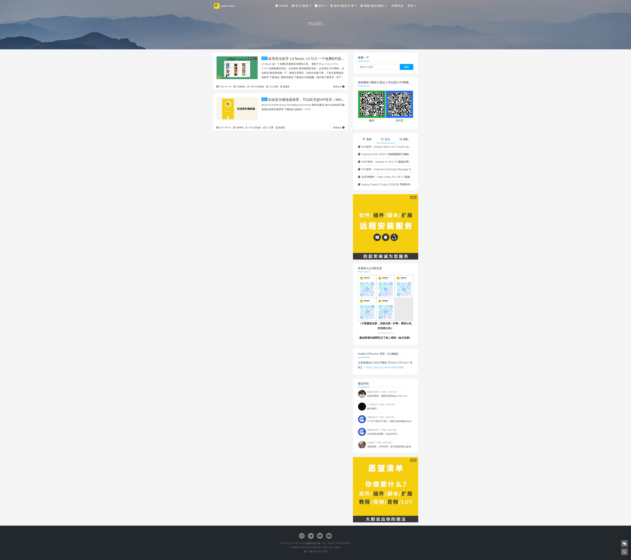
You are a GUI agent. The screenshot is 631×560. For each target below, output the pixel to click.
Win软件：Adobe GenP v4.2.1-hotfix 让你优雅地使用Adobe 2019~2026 (387, 146)
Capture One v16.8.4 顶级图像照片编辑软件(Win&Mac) (387, 154)
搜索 (406, 66)
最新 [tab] (369, 139)
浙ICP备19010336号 (315, 551)
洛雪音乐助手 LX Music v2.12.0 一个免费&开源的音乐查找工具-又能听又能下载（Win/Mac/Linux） (306, 59)
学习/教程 (302, 5)
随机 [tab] (406, 139)
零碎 (410, 5)
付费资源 (396, 5)
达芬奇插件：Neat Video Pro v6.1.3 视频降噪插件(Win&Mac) (387, 176)
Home (283, 5)
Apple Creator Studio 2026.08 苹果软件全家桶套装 (387, 184)
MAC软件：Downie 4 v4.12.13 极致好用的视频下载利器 (387, 161)
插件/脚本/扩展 (343, 5)
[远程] (385, 226)
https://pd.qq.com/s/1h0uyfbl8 (384, 367)
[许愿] (385, 489)
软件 (320, 5)
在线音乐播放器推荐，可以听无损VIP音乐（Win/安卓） (306, 100)
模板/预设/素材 (373, 5)
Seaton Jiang (331, 547)
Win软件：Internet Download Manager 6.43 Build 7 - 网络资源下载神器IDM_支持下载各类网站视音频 (387, 169)
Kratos (305, 547)
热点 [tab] (387, 139)
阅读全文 (337, 86)
